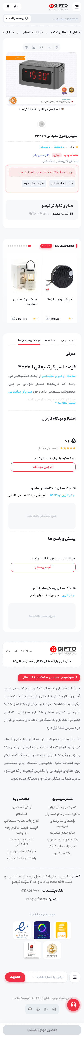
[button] (76, 6)
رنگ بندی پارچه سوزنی (62, 839)
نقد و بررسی (68, 340)
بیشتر (47, 245)
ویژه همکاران (62, 853)
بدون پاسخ (52, 595)
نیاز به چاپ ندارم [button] (62, 183)
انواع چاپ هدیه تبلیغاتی (21, 821)
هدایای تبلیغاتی (32, 32)
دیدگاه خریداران (11, 495)
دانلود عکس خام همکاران (62, 814)
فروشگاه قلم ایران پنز (21, 851)
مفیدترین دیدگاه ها (35, 495)
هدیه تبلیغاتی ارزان (62, 807)
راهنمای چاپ (39, 155)
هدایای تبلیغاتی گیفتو (66, 32)
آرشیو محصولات (19, 18)
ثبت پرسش (43, 567)
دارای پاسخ (36, 595)
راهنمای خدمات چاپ (21, 858)
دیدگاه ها (50, 340)
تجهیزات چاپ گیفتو (62, 846)
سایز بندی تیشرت (62, 832)
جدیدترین (68, 595)
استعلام (21, 814)
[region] (42, 33)
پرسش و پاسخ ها (29, 340)
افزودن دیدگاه (43, 467)
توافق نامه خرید (21, 807)
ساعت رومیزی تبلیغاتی (59, 376)
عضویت (15, 977)
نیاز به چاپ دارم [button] (34, 183)
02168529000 (23, 651)
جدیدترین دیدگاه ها (62, 495)
